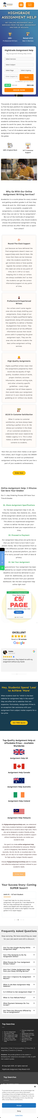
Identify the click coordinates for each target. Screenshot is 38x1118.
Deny (19, 1111)
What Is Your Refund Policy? (14, 998)
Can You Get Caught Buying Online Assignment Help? (16, 948)
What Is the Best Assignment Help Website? (16, 985)
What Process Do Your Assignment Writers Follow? (16, 963)
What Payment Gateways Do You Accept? (16, 1004)
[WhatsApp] (2, 568)
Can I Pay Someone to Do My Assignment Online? (14, 955)
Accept (19, 1105)
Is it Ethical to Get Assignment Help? (17, 992)
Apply (26, 77)
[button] (35, 1087)
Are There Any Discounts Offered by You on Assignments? (17, 1011)
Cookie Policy (19, 1115)
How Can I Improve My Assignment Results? (17, 977)
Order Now (19, 90)
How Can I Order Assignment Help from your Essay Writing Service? (16, 970)
